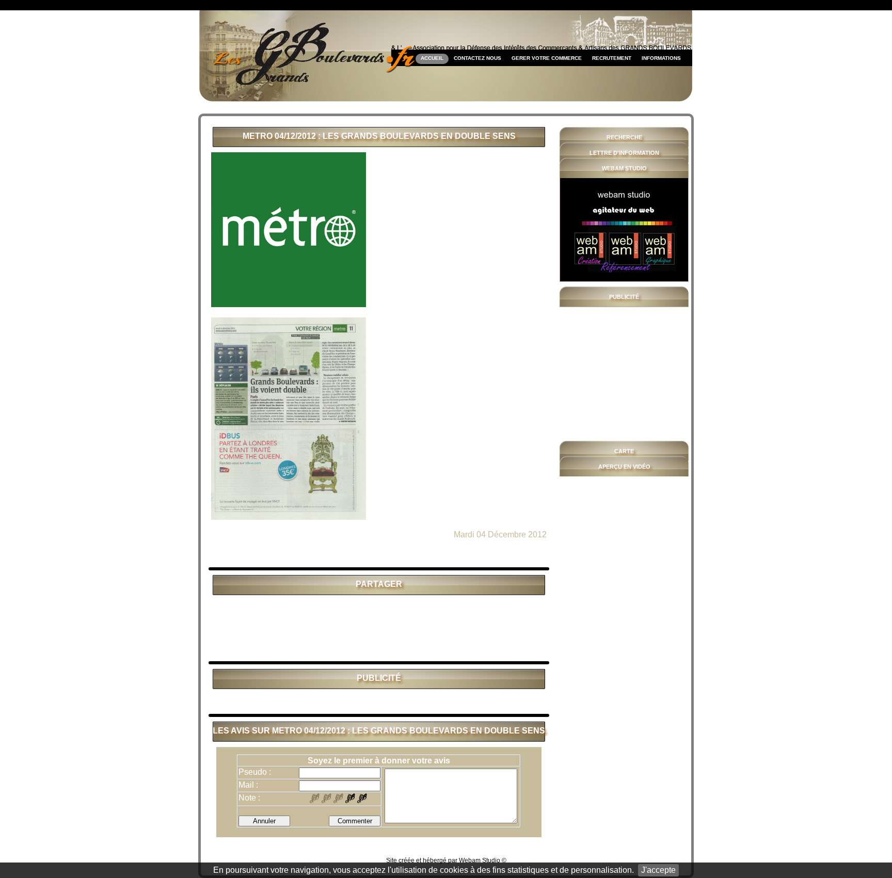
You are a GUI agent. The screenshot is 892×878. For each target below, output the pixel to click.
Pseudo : (254, 772)
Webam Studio (479, 860)
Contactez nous (477, 58)
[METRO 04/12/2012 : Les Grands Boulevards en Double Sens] (288, 304)
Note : (249, 797)
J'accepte (658, 870)
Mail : (248, 784)
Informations (661, 58)
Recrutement (611, 58)
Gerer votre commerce (547, 58)
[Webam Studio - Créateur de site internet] (624, 229)
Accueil (432, 58)
